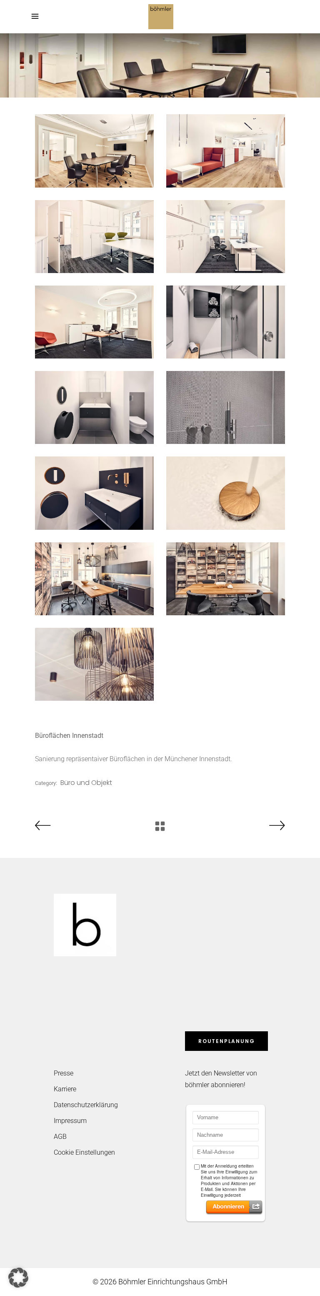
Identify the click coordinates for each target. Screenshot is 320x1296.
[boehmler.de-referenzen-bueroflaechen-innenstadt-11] (94, 578)
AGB (60, 1137)
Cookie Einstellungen (84, 1152)
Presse (63, 1073)
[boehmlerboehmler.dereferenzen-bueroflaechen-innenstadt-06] (225, 322)
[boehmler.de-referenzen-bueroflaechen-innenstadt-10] (225, 492)
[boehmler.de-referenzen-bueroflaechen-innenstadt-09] (94, 492)
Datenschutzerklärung (86, 1105)
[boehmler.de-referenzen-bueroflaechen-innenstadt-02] (225, 150)
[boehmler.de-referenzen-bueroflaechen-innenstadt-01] (94, 150)
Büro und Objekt (86, 782)
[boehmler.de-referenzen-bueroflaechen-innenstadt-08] (225, 407)
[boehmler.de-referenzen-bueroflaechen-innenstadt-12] (225, 578)
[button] (18, 1277)
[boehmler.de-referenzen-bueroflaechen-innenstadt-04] (225, 236)
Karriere (65, 1089)
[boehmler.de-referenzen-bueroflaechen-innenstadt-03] (94, 236)
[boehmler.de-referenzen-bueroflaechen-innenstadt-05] (94, 322)
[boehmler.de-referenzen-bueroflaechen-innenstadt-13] (94, 664)
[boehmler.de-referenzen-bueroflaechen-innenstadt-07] (94, 407)
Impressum (70, 1121)
